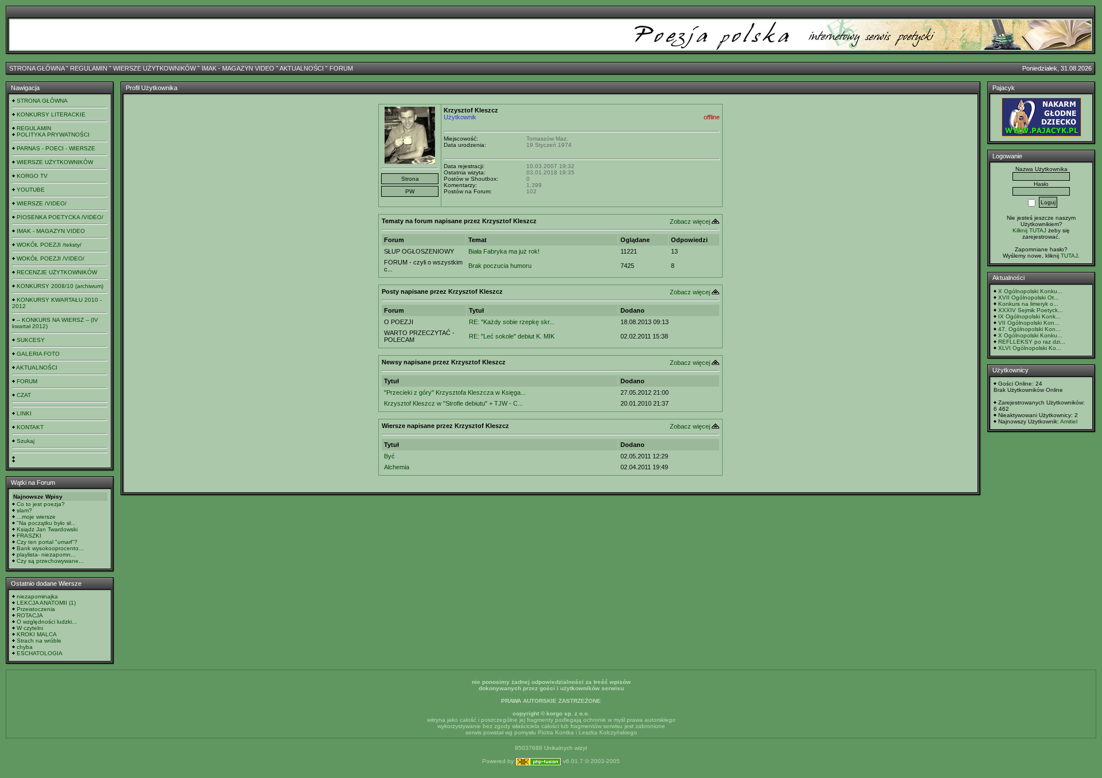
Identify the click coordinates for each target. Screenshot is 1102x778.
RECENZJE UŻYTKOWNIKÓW (57, 272)
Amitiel (1068, 421)
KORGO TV (32, 176)
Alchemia (396, 467)
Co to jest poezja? (41, 504)
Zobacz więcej (690, 221)
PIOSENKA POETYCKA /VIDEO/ (60, 217)
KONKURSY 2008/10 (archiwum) (60, 286)
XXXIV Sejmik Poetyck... (1030, 310)
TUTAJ (1069, 255)
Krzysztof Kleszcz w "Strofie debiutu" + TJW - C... (453, 403)
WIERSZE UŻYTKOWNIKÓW (154, 68)
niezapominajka (37, 596)
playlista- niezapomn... (46, 554)
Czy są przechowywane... (50, 561)
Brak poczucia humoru (499, 265)
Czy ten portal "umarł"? (47, 542)
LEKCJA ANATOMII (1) (46, 603)
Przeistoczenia (36, 609)
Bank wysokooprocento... (50, 548)
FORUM (341, 68)
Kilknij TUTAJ (1029, 230)
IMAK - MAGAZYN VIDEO (237, 68)
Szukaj (25, 441)
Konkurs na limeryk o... (1028, 304)
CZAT (24, 395)
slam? (24, 510)
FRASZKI (29, 535)
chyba (25, 647)
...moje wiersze (36, 517)
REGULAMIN (88, 68)
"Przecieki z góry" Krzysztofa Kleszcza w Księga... (455, 392)
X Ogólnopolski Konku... (1030, 291)
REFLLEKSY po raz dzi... (1031, 342)
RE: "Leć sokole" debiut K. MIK (511, 336)
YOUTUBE (31, 189)
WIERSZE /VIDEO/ (42, 203)
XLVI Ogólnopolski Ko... (1029, 348)
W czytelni (30, 628)
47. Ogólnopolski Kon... (1029, 329)
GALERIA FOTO (38, 354)
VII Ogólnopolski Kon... (1029, 323)
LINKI (24, 413)
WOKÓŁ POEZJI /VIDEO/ (50, 258)
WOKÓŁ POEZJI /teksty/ (49, 245)
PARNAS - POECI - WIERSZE (56, 148)
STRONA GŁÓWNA (36, 68)
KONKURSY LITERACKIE (51, 114)
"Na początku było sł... (46, 523)
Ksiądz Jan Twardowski (47, 529)
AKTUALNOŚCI (302, 68)
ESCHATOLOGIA (40, 653)
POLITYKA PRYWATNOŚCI (53, 134)
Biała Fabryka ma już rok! (504, 251)
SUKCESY (31, 340)
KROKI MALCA (37, 634)
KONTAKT (30, 427)
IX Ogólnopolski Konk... (1029, 316)
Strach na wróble (39, 640)
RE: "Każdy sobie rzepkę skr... (511, 321)
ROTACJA (30, 615)
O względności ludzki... (47, 621)
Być (389, 456)
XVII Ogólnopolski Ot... (1028, 297)
